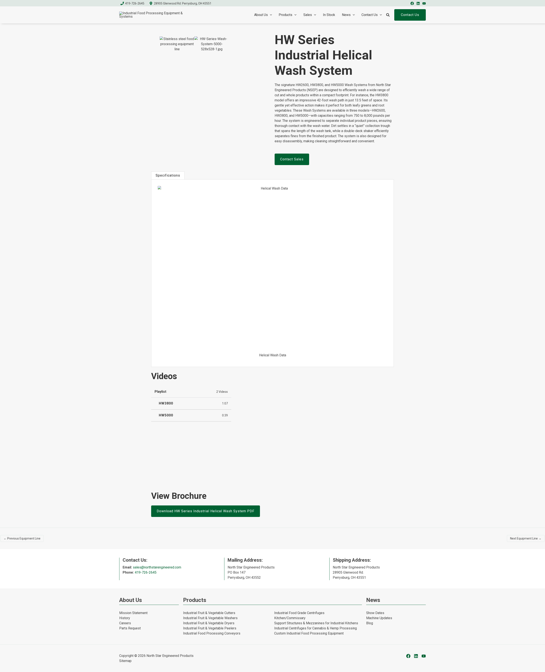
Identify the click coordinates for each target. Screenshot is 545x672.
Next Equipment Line (525, 538)
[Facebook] (412, 3)
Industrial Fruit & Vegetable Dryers (208, 623)
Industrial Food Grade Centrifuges (299, 613)
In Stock (329, 15)
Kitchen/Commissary (289, 618)
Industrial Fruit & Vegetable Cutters (209, 613)
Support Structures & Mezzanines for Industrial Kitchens (316, 623)
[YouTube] (424, 3)
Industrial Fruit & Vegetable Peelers (209, 628)
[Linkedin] (418, 3)
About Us (261, 15)
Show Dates (375, 613)
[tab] (168, 175)
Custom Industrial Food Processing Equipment (309, 633)
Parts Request (130, 628)
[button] (270, 14)
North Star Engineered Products (170, 656)
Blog (369, 623)
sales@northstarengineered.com (157, 567)
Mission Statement (133, 613)
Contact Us (369, 15)
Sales (307, 15)
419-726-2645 (145, 572)
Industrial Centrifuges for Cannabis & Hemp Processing (315, 628)
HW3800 (166, 403)
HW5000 (166, 415)
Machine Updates (379, 618)
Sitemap (125, 661)
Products (285, 15)
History (124, 618)
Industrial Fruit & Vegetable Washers (210, 618)
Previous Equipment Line (22, 538)
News (346, 15)
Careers (125, 623)
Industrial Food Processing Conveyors (211, 633)
